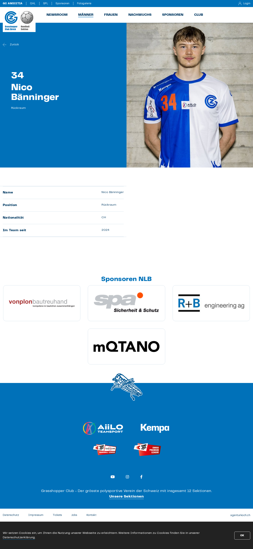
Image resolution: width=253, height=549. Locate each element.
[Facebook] (141, 477)
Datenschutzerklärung (19, 537)
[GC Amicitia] (19, 20)
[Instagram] (127, 477)
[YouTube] (113, 477)
